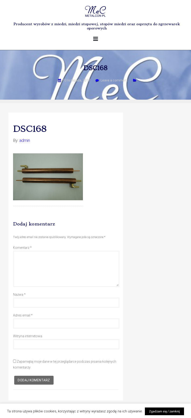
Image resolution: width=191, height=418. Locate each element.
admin (24, 140)
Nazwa (19, 294)
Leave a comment (114, 80)
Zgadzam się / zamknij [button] (164, 411)
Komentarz (22, 247)
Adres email (23, 315)
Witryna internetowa (27, 336)
